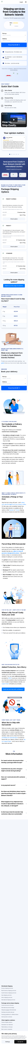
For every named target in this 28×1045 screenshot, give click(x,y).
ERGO (9, 678)
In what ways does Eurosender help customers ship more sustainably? (12, 813)
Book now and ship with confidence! (13, 689)
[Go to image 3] (13, 154)
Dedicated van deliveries (7, 1024)
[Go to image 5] (16, 154)
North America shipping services (8, 990)
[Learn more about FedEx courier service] (22, 175)
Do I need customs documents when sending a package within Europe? (12, 761)
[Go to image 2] (11, 154)
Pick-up (4, 33)
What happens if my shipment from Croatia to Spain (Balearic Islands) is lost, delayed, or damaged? (12, 803)
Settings (7, 1041)
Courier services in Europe (7, 1005)
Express (11, 510)
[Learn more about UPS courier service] (14, 175)
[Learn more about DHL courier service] (5, 175)
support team (5, 683)
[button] (14, 39)
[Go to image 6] (18, 154)
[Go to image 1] (9, 154)
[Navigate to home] (6, 2)
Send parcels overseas (6, 1016)
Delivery (4, 38)
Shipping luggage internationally (8, 1009)
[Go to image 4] (14, 154)
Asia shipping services (6, 995)
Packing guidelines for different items (9, 1014)
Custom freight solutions (6, 1022)
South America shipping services (8, 992)
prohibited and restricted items (10, 737)
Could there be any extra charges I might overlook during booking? (11, 770)
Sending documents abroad (7, 1012)
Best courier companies (6, 1029)
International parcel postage (7, 1007)
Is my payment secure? (8, 785)
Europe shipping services (7, 988)
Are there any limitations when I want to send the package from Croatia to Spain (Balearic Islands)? (13, 793)
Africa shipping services (6, 997)
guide (2, 363)
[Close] (25, 35)
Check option (14, 219)
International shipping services (8, 999)
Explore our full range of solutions (14, 285)
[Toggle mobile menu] (25, 2)
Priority (17, 510)
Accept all (20, 1041)
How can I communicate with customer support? (13, 778)
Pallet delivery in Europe (6, 1027)
